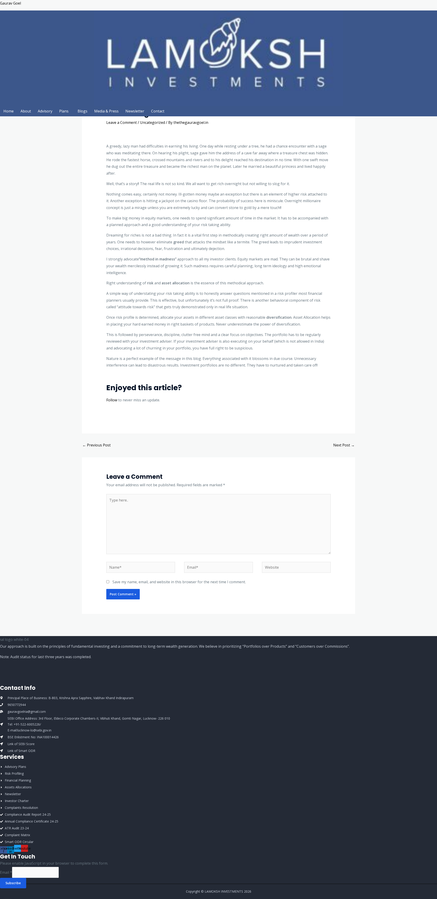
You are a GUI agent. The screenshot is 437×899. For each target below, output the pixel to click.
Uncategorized (152, 122)
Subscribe (13, 883)
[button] (65, 111)
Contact (157, 111)
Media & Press (106, 111)
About (25, 111)
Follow (111, 399)
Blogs (82, 111)
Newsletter (134, 111)
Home (8, 111)
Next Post (344, 445)
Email (6, 872)
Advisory (45, 111)
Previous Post (96, 445)
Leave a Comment (121, 122)
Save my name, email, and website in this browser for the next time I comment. (179, 581)
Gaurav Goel (10, 3)
